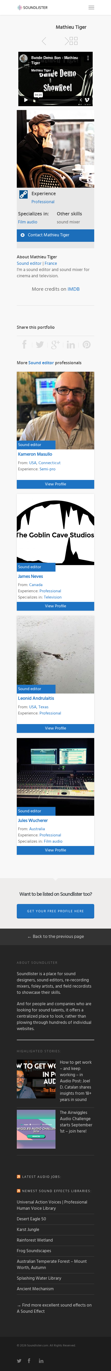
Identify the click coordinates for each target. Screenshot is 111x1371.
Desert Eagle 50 (31, 1219)
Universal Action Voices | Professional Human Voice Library (52, 1205)
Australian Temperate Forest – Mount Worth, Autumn (52, 1264)
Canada (36, 585)
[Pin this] (86, 345)
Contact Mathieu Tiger (48, 235)
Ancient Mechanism (35, 1289)
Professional (42, 202)
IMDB (74, 289)
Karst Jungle (28, 1229)
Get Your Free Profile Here (55, 911)
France (51, 263)
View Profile (55, 484)
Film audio (27, 222)
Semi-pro (47, 469)
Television (53, 597)
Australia (37, 829)
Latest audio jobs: (41, 1177)
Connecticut (49, 463)
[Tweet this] (40, 345)
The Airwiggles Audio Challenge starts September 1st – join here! (76, 1122)
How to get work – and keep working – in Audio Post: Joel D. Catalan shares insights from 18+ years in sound (76, 1081)
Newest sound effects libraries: (57, 1191)
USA (32, 463)
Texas (43, 707)
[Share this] (24, 345)
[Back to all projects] (73, 41)
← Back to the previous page (55, 936)
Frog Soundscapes (34, 1251)
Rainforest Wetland (35, 1240)
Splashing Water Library (39, 1278)
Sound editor (29, 263)
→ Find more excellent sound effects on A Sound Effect (54, 1308)
